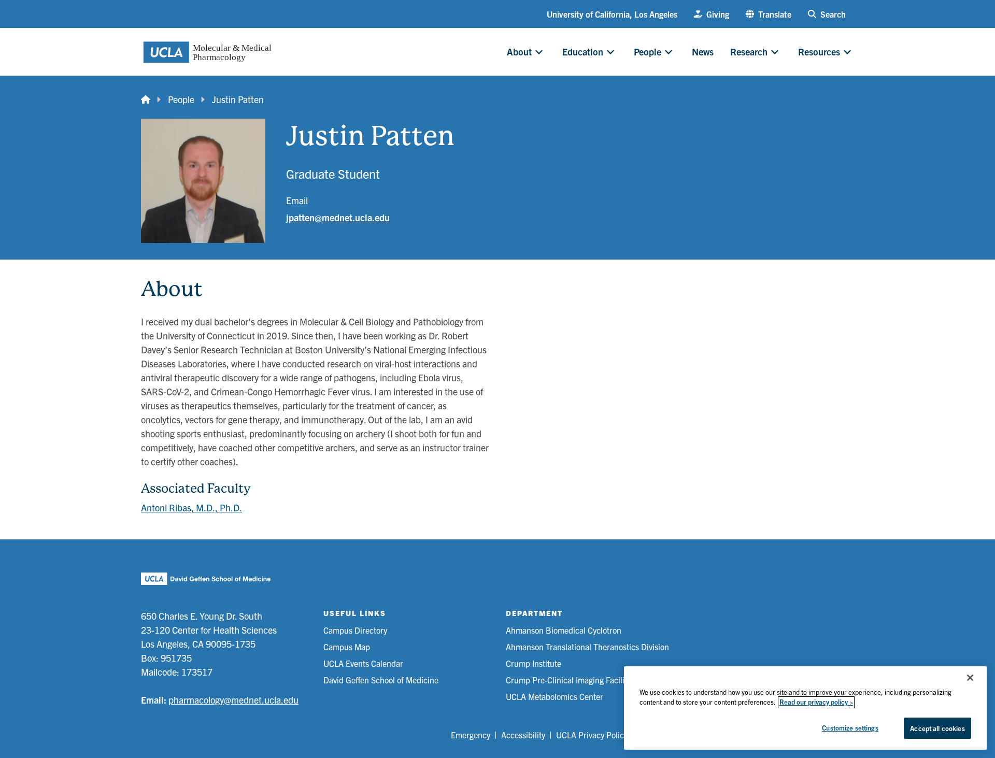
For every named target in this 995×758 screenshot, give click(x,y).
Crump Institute (533, 663)
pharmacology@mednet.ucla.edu (233, 700)
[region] (805, 708)
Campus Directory (355, 630)
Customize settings (850, 727)
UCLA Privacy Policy (592, 735)
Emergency (470, 735)
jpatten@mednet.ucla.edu (338, 217)
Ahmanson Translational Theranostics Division (587, 646)
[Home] (145, 99)
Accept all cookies (937, 728)
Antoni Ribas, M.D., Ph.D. (191, 507)
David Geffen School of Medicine (380, 680)
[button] (768, 14)
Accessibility (523, 735)
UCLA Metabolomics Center (554, 696)
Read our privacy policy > (816, 702)
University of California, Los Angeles (612, 14)
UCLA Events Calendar (363, 663)
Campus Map (346, 646)
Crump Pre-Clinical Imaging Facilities (571, 680)
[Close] (970, 677)
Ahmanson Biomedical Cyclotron (563, 630)
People (181, 99)
